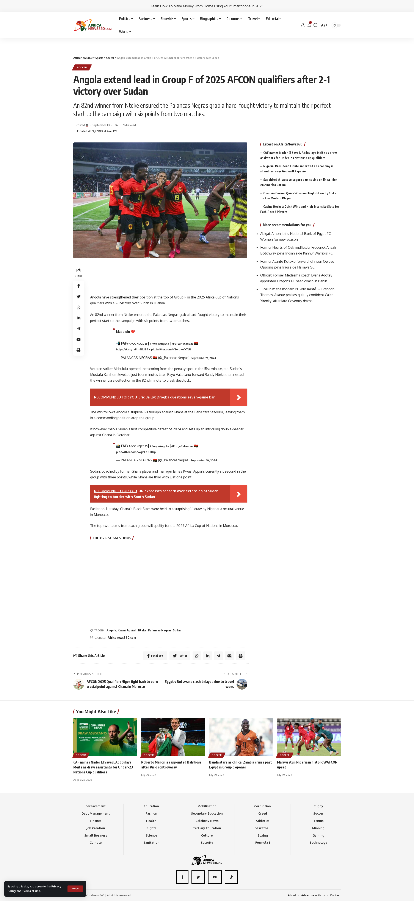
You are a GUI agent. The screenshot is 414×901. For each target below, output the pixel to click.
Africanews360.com (122, 637)
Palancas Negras (159, 630)
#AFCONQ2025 (137, 343)
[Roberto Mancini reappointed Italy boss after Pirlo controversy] (173, 737)
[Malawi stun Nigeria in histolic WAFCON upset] (309, 737)
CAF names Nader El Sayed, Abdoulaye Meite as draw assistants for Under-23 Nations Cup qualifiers (103, 767)
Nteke (142, 630)
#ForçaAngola (159, 343)
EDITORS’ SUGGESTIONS (112, 538)
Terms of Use (31, 891)
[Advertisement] (207, 38)
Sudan (177, 630)
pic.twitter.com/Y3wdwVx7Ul (171, 349)
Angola (111, 630)
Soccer (82, 67)
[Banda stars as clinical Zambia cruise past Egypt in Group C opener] (241, 737)
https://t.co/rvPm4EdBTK (133, 349)
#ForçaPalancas (182, 343)
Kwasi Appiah (127, 630)
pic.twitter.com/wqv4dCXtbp (136, 452)
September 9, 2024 (203, 358)
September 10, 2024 (203, 460)
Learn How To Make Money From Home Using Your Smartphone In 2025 (207, 6)
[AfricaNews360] (92, 25)
